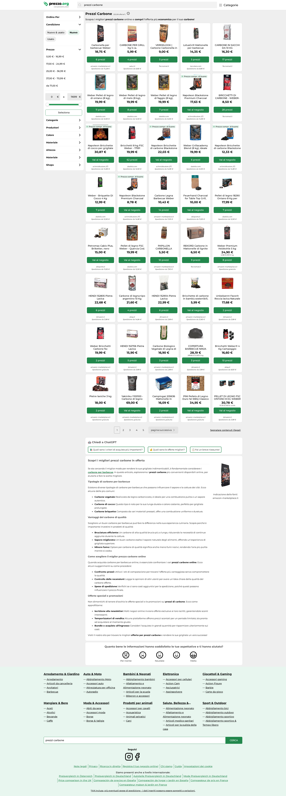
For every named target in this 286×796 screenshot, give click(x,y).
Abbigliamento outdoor (220, 712)
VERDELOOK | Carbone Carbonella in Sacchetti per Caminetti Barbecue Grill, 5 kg (163, 46)
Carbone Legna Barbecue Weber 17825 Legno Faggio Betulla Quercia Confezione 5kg (164, 197)
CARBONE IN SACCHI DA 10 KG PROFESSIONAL (227, 46)
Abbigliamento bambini (140, 679)
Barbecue (52, 691)
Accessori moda (95, 712)
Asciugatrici (173, 687)
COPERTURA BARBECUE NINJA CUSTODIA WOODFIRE (195, 347)
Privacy (93, 766)
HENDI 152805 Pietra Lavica (100, 297)
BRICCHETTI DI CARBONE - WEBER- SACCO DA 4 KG (227, 97)
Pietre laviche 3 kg (100, 396)
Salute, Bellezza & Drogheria (176, 703)
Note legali (80, 766)
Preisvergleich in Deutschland (113, 776)
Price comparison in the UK (74, 780)
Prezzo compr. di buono (195, 76)
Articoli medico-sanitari (180, 720)
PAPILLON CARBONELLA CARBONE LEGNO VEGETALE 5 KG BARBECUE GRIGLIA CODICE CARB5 (164, 247)
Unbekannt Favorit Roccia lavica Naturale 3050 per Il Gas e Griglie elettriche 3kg (227, 297)
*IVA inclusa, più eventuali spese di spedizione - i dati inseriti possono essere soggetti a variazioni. (143, 790)
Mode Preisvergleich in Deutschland (205, 776)
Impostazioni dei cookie (198, 766)
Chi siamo (166, 766)
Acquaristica (133, 712)
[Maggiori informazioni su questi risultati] (128, 13)
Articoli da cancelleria (59, 683)
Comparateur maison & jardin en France (143, 784)
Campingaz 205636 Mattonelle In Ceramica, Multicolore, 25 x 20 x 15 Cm (164, 398)
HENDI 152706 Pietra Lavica (132, 347)
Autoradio (92, 691)
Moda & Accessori (96, 703)
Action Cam (173, 683)
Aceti (50, 708)
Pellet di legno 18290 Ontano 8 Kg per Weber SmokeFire (227, 197)
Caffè (50, 720)
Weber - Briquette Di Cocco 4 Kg (100, 197)
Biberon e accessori (138, 695)
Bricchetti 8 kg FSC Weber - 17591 (132, 147)
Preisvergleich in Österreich (76, 776)
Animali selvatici (135, 716)
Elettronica (171, 674)
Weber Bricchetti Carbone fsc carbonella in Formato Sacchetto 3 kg (100, 347)
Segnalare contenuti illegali (225, 430)
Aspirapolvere (174, 691)
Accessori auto (95, 683)
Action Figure (214, 683)
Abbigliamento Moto (98, 679)
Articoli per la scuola (138, 691)
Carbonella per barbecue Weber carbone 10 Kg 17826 (100, 46)
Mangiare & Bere (56, 703)
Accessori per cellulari (179, 679)
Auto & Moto (92, 674)
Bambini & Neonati (137, 674)
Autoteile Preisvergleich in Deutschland (157, 776)
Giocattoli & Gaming (217, 674)
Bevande (52, 716)
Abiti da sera (93, 708)
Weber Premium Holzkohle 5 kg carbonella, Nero (227, 247)
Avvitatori (52, 687)
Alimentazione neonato (180, 708)
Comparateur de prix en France (209, 780)
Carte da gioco (214, 691)
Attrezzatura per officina (100, 687)
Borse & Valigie (95, 720)
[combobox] (149, 5)
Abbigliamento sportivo (220, 716)
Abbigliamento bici (217, 708)
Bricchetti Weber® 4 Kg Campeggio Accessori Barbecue (227, 347)
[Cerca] (79, 5)
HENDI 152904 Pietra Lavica (164, 297)
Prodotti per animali (137, 703)
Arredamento (55, 679)
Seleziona (64, 112)
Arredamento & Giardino (61, 674)
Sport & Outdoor (214, 703)
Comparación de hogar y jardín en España (163, 780)
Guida (178, 766)
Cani (128, 720)
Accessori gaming (216, 679)
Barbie (210, 687)
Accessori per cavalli (138, 708)
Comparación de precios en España (115, 780)
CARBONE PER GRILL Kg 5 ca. (132, 46)
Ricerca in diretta (110, 766)
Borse (89, 716)
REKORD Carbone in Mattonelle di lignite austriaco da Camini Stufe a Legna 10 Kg (195, 247)
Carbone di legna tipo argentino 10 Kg (132, 297)
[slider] (47, 104)
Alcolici (51, 712)
